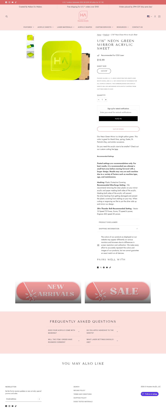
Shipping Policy (80, 398)
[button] (110, 267)
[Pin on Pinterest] (104, 267)
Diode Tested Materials (83, 401)
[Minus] (98, 100)
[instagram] (9, 2)
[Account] (155, 16)
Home (99, 35)
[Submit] (39, 399)
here (116, 149)
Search (76, 387)
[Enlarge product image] (65, 61)
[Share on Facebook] (98, 267)
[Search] (6, 16)
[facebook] (6, 2)
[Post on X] (101, 267)
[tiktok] (15, 2)
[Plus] (105, 100)
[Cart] (159, 16)
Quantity (101, 95)
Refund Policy (79, 390)
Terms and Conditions (83, 394)
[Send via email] (107, 267)
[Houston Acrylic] (83, 16)
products (106, 35)
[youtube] (12, 2)
